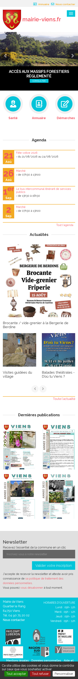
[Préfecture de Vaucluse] (65, 636)
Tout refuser (40, 674)
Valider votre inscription (53, 566)
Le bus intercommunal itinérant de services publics (43, 190)
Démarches (66, 118)
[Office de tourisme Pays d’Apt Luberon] (13, 652)
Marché (21, 170)
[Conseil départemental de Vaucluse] (65, 649)
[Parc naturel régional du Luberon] (39, 636)
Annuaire (43, 4)
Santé (13, 118)
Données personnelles (46, 660)
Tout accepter (16, 674)
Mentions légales (17, 660)
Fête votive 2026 (26, 152)
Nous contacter (65, 4)
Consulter (39, 81)
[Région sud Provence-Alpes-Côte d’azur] (39, 651)
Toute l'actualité (64, 399)
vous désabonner (31, 587)
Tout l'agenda (64, 225)
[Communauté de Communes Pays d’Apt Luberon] (13, 636)
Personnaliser (64, 674)
